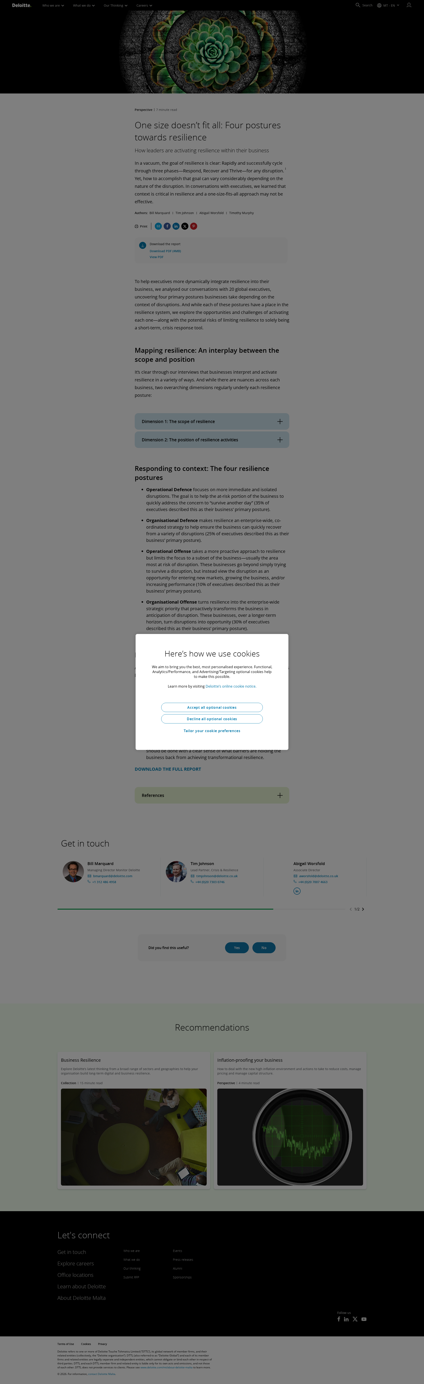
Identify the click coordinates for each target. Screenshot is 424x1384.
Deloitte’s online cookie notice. (231, 686)
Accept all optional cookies (212, 707)
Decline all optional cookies (212, 718)
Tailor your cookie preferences (212, 730)
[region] (212, 692)
